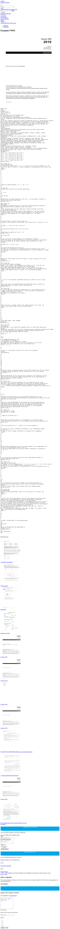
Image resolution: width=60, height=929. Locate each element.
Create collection (4, 849)
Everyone (4, 846)
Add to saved (13, 23)
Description (6, 839)
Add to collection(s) (5, 23)
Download (3, 824)
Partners (6, 871)
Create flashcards (13, 9)
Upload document (5, 9)
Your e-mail (3, 910)
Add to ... (3, 21)
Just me (4, 847)
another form (13, 895)
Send (7, 927)
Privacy (2, 874)
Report (2, 871)
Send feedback (4, 884)
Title (2, 836)
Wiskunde (6, 25)
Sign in (2, 835)
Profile (2, 20)
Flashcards (3, 13)
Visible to (3, 844)
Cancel (2, 927)
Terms (5, 874)
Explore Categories (5, 2)
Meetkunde (6, 27)
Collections (8, 13)
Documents (3, 865)
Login (2, 8)
